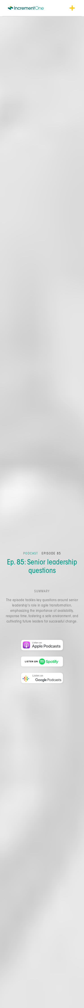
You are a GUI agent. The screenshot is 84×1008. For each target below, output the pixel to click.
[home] (26, 8)
